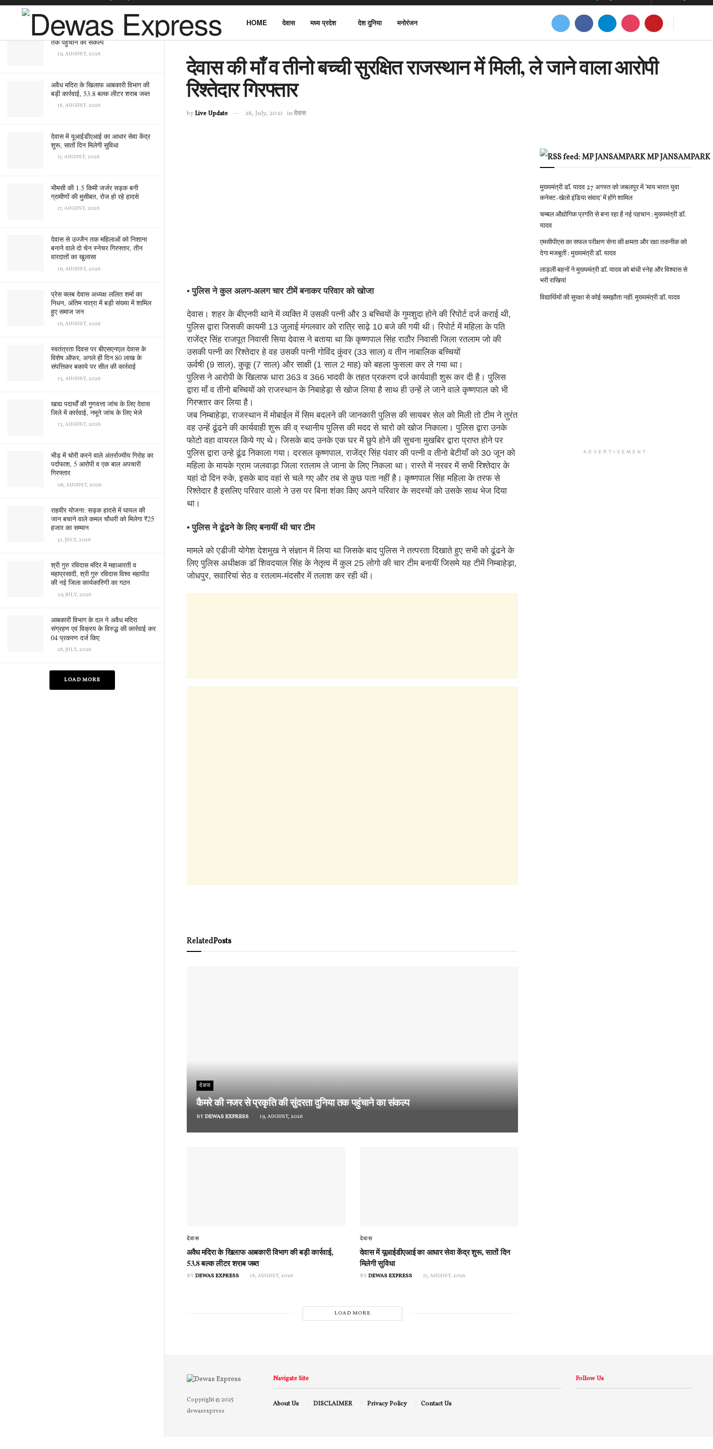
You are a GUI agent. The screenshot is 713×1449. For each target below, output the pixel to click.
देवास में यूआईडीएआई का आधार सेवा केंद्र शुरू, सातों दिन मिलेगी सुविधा (100, 141)
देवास (288, 22)
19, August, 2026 (281, 1116)
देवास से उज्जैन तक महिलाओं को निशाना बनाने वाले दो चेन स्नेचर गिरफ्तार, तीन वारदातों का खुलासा (99, 247)
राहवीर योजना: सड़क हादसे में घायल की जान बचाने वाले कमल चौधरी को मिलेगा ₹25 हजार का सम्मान (102, 518)
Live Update (211, 113)
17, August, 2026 (443, 1276)
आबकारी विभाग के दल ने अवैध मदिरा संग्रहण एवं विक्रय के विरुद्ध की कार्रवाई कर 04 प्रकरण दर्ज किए (103, 628)
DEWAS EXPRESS (227, 1116)
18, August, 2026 (271, 1276)
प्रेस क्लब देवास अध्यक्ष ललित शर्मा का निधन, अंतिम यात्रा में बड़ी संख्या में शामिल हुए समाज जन (101, 302)
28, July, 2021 (264, 113)
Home (256, 22)
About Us (286, 1403)
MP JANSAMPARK (679, 157)
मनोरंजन (407, 22)
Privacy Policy (387, 1403)
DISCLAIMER (333, 1403)
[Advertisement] (352, 216)
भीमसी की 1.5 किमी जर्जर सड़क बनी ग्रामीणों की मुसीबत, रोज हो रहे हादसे (95, 192)
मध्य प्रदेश (323, 22)
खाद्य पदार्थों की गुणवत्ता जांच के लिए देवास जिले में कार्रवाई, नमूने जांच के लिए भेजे (100, 408)
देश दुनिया (370, 22)
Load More (82, 679)
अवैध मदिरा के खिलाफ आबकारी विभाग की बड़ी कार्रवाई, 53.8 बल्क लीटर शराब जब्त (100, 89)
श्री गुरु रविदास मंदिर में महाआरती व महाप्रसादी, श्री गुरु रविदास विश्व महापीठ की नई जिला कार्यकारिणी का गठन (100, 573)
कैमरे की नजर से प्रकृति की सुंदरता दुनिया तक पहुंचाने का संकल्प (302, 1102)
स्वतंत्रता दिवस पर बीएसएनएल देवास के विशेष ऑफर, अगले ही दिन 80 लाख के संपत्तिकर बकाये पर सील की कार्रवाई (98, 357)
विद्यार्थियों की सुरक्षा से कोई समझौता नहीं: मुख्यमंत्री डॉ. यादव (610, 297)
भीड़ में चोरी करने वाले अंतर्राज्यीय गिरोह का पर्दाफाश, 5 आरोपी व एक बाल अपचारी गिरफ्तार (102, 463)
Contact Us (436, 1403)
